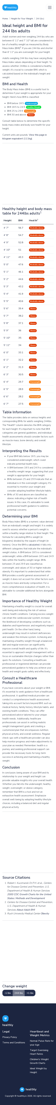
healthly (12, 7)
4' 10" (7, 249)
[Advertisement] (28, 174)
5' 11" (7, 345)
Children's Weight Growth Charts (39, 1061)
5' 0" (6, 264)
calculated (34, 544)
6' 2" (6, 367)
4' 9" (6, 242)
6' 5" (6, 389)
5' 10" (7, 337)
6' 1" (6, 359)
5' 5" (6, 301)
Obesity (45, 913)
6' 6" (6, 396)
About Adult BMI (25, 909)
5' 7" (6, 315)
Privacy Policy (9, 1037)
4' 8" (6, 235)
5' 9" (6, 330)
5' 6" (6, 308)
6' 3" (6, 374)
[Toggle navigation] (50, 7)
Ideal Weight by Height (38, 1070)
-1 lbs (7, 993)
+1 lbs (30, 993)
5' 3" (6, 286)
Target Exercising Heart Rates (39, 1052)
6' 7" (6, 404)
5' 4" (6, 293)
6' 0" (6, 352)
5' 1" (6, 271)
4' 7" (6, 227)
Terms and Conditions (13, 1042)
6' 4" (6, 382)
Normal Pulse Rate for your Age (42, 1042)
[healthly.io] (5, 1018)
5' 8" (6, 323)
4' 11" (7, 257)
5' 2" (6, 279)
